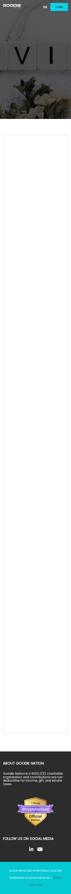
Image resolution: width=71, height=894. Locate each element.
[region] (35, 59)
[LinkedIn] (31, 850)
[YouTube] (39, 850)
